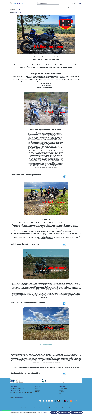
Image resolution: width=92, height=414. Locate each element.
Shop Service (38, 386)
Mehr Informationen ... (44, 412)
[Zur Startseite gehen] (16, 3)
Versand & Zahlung (63, 388)
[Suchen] (57, 3)
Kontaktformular (20, 397)
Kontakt (36, 388)
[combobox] (46, 3)
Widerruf (61, 390)
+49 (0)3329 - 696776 (15, 390)
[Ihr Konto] (74, 3)
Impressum (61, 391)
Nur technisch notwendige (64, 412)
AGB (60, 393)
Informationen (62, 386)
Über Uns (37, 391)
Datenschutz (37, 390)
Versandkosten (43, 407)
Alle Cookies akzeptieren (77, 412)
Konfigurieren (54, 412)
